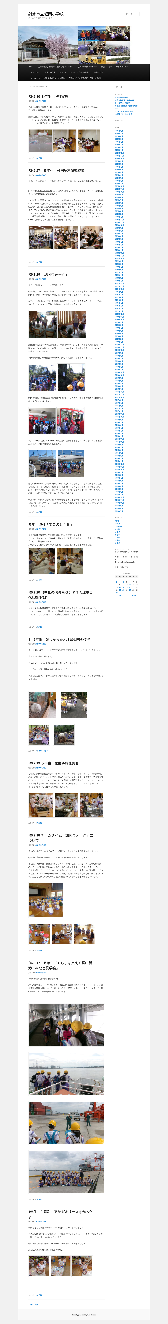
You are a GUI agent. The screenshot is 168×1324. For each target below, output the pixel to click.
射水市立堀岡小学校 (46, 14)
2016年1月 (119, 436)
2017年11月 (119, 394)
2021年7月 (119, 294)
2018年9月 (119, 378)
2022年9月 (119, 261)
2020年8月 (119, 325)
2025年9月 (119, 161)
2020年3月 (119, 336)
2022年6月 (119, 269)
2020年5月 (119, 330)
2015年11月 (119, 439)
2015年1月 (119, 461)
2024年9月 (119, 194)
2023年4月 (119, 241)
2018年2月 (119, 386)
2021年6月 (119, 297)
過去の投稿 (33, 1304)
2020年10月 (119, 319)
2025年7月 (119, 166)
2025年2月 (119, 180)
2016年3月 (119, 430)
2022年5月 (119, 272)
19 (127, 587)
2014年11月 (119, 466)
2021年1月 (119, 311)
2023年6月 (119, 236)
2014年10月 (119, 469)
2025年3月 (119, 178)
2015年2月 (119, 458)
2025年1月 (119, 183)
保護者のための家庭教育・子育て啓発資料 (85, 78)
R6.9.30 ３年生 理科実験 (48, 96)
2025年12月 (119, 153)
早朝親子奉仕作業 (122, 97)
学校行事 (118, 526)
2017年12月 (119, 391)
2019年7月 (119, 358)
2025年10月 (119, 158)
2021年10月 (119, 289)
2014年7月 (119, 477)
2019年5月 (119, 364)
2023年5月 (119, 239)
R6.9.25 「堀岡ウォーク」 (48, 274)
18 (123, 587)
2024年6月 (119, 203)
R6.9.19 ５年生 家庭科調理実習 (53, 763)
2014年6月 (119, 480)
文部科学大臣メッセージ (87, 66)
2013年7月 (119, 511)
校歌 (103, 66)
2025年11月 (119, 155)
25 (123, 590)
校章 (110, 66)
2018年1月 (119, 389)
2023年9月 (119, 228)
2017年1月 (119, 411)
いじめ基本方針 (122, 66)
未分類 (39, 158)
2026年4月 (119, 141)
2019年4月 (119, 366)
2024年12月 (119, 186)
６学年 (39, 580)
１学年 (39, 751)
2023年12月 (119, 219)
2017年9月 (119, 400)
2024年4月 (119, 208)
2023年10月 (119, 225)
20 (130, 587)
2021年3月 (119, 305)
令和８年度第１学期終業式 (125, 100)
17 (120, 587)
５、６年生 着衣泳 (122, 103)
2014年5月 (119, 483)
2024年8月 (119, 197)
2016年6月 (119, 425)
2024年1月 (119, 216)
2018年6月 (119, 380)
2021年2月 (119, 308)
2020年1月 (119, 341)
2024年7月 (119, 200)
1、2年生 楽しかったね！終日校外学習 (59, 639)
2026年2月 (119, 147)
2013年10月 (119, 502)
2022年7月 (119, 266)
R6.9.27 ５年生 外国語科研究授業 (56, 170)
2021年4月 (119, 302)
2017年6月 (119, 405)
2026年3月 (119, 144)
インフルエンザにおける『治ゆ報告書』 (74, 72)
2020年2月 (119, 339)
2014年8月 (119, 475)
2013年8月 (119, 508)
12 (127, 584)
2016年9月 (119, 419)
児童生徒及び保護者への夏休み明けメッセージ (56, 66)
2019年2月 (119, 369)
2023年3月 (119, 244)
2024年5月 (119, 205)
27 (130, 590)
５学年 (39, 1199)
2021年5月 (119, 300)
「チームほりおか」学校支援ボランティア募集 (47, 78)
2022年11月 (119, 255)
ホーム (31, 66)
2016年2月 (119, 433)
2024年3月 (119, 211)
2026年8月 (119, 130)
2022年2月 (119, 278)
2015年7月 (119, 447)
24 (120, 590)
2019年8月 (119, 355)
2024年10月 (119, 191)
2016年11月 (119, 414)
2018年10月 (119, 375)
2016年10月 (119, 416)
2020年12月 (119, 314)
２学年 (45, 751)
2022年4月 (119, 275)
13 (130, 584)
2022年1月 (119, 280)
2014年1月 (119, 494)
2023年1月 (119, 250)
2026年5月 (119, 139)
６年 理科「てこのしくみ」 (51, 524)
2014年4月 (119, 486)
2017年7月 (119, 403)
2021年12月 (119, 283)
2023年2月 (119, 247)
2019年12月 (119, 344)
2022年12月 (119, 253)
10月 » (133, 595)
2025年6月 (119, 169)
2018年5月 (119, 383)
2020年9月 (119, 322)
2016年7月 (119, 422)
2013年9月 (119, 505)
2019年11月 (119, 347)
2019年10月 (119, 350)
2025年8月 (119, 164)
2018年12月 (119, 372)
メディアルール (35, 72)
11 (123, 584)
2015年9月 (119, 444)
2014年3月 (119, 489)
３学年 (117, 537)
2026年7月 (119, 133)
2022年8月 (119, 264)
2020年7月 (119, 327)
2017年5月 (119, 408)
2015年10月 (119, 441)
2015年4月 (119, 455)
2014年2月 (119, 491)
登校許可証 (98, 72)
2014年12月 (119, 464)
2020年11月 (119, 316)
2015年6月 (119, 450)
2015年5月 (119, 453)
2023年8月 (119, 230)
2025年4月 (119, 175)
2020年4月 (119, 333)
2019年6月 (119, 361)
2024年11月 (119, 189)
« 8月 (120, 595)
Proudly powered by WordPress (84, 1315)
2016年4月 (119, 428)
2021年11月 (119, 286)
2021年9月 (119, 291)
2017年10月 (119, 397)
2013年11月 (119, 500)
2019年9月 (119, 353)
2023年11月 (119, 222)
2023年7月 (119, 233)
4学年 (117, 520)
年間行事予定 (50, 72)
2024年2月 (119, 214)
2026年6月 (119, 136)
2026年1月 (119, 150)
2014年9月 (119, 472)
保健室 (117, 523)
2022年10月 (119, 258)
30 (117, 593)
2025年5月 (119, 172)
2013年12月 (119, 497)
